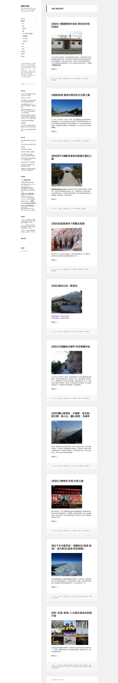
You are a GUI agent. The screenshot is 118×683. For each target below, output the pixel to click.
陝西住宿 (86, 78)
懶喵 (61, 78)
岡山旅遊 (28, 197)
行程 (72, 666)
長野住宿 (29, 208)
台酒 (34, 194)
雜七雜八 (23, 56)
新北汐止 (25, 199)
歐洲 (23, 46)
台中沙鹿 (23, 190)
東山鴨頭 (32, 199)
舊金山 (34, 206)
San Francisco (32, 184)
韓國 (23, 26)
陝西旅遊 (78, 78)
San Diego (31, 182)
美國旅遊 (27, 203)
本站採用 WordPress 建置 (57, 679)
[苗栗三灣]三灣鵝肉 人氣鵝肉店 (28, 152)
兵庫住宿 (25, 186)
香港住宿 (86, 665)
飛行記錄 (81, 596)
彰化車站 (22, 199)
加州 (31, 188)
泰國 (23, 43)
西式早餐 (24, 208)
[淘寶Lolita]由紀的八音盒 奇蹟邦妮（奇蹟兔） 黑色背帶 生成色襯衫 (28, 221)
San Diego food (25, 184)
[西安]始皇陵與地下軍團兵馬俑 (68, 223)
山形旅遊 (22, 197)
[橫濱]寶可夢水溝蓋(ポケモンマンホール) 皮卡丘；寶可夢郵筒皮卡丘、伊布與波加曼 (28, 111)
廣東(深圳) (25, 41)
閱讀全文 (54, 69)
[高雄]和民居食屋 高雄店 (26, 149)
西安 (74, 78)
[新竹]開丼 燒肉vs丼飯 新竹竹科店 (28, 144)
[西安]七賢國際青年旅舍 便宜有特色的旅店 (70, 25)
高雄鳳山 (33, 210)
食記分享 (23, 18)
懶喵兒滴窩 (25, 6)
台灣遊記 (23, 51)
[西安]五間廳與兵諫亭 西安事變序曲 (70, 346)
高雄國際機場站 (26, 210)
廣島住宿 (31, 197)
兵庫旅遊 (28, 186)
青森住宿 (32, 208)
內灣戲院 (23, 147)
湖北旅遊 (58, 666)
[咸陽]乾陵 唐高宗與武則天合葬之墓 (70, 95)
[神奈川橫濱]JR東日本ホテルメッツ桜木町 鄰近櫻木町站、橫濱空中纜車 (28, 106)
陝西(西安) (25, 36)
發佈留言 (54, 80)
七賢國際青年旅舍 (79, 119)
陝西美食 (75, 530)
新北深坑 (28, 199)
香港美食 (81, 666)
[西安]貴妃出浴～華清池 (64, 285)
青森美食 (22, 210)
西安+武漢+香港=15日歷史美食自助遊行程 (71, 614)
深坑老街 (29, 201)
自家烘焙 (29, 206)
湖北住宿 (63, 666)
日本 (23, 23)
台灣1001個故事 (27, 194)
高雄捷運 (30, 210)
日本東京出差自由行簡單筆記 (27, 120)
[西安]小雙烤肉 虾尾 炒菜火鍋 (67, 480)
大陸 (23, 31)
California (24, 182)
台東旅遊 (32, 190)
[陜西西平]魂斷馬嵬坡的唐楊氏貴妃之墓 (71, 157)
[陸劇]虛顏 (23, 123)
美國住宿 (22, 203)
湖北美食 (68, 666)
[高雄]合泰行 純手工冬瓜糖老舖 (28, 162)
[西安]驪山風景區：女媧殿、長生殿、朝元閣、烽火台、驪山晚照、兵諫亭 (71, 415)
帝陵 (74, 141)
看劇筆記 (23, 53)
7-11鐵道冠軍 (26, 180)
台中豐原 (28, 190)
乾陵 (62, 195)
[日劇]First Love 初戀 (26, 98)
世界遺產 (80, 269)
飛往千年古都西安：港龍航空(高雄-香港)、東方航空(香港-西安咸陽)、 (71, 547)
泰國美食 (23, 201)
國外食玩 (23, 21)
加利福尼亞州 (25, 188)
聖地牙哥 (23, 206)
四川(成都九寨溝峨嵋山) (28, 33)
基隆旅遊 (22, 196)
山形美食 (25, 197)
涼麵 (27, 201)
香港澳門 (24, 28)
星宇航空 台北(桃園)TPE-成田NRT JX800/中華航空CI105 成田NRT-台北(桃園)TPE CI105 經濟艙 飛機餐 (28, 116)
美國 (23, 48)
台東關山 (22, 191)
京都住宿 (22, 186)
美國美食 (33, 203)
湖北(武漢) (25, 38)
